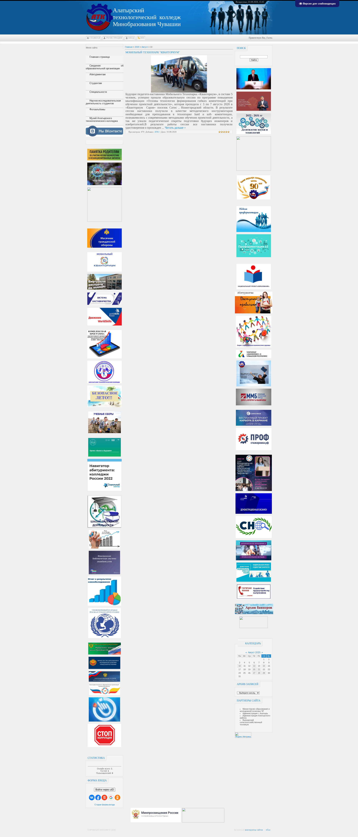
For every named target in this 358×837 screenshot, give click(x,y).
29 (264, 673)
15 (264, 666)
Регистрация (114, 38)
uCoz (268, 830)
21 (259, 669)
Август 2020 (254, 652)
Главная (95, 38)
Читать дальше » (175, 127)
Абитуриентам (98, 74)
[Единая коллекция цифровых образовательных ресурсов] (227, 822)
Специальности (98, 91)
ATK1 (157, 132)
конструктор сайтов (254, 830)
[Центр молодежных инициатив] (253, 627)
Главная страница (100, 56)
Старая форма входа (105, 804)
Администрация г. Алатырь (255, 713)
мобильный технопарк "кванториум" (152, 52)
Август (145, 47)
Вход (131, 38)
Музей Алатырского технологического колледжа (102, 119)
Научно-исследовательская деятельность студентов (103, 102)
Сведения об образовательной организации (104, 67)
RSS (142, 38)
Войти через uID (104, 789)
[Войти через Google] (111, 798)
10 (239, 666)
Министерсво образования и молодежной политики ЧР (255, 710)
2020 (137, 47)
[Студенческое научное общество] (254, 537)
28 (259, 673)
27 (254, 673)
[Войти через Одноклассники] (117, 797)
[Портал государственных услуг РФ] (104, 681)
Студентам (96, 83)
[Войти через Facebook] (98, 797)
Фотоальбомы (97, 109)
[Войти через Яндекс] (104, 797)
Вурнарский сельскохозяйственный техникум (251, 722)
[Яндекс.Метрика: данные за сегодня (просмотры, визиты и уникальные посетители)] (243, 735)
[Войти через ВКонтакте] (92, 797)
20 (254, 669)
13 (254, 666)
